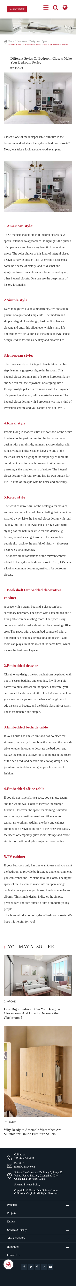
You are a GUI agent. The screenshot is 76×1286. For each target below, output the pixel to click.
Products (12, 1204)
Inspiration (22, 41)
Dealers (11, 1221)
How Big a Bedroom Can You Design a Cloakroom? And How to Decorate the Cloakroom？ (32, 1013)
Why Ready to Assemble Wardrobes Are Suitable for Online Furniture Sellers (32, 1132)
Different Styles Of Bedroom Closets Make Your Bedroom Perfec (37, 44)
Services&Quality (17, 1230)
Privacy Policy (32, 1184)
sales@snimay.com (24, 1166)
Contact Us (13, 1255)
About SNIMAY (16, 1238)
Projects (11, 1213)
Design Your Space (38, 41)
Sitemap (18, 1184)
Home (11, 41)
